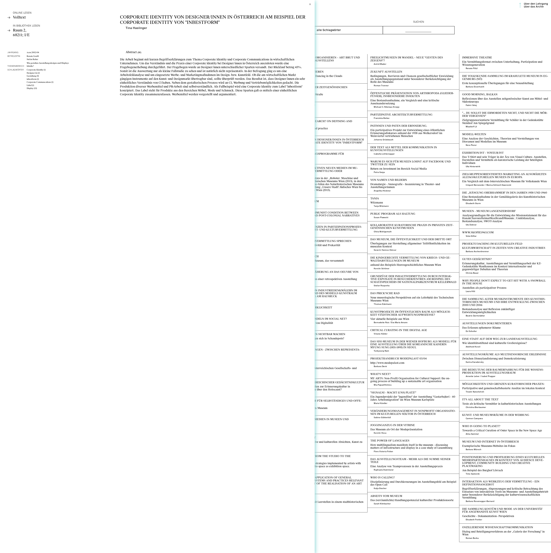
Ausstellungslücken (287, 495)
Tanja (370, 196)
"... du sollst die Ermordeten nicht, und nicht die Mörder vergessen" (500, 110)
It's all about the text (471, 397)
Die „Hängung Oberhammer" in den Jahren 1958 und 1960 (494, 190)
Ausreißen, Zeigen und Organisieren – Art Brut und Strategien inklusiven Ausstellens (320, 57)
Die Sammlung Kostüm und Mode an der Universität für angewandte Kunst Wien (504, 508)
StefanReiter (32, 59)
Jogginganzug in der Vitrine (384, 422)
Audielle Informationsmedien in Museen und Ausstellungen (311, 417)
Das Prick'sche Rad (379, 291)
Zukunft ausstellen (378, 69)
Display (32, 88)
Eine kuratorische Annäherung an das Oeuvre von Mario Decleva (315, 269)
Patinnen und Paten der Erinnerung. (389, 123)
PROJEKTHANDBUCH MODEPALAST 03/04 (395, 356)
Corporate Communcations (40, 82)
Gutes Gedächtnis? (470, 257)
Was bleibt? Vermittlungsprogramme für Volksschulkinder (311, 151)
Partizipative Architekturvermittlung (389, 112)
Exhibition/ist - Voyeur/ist (475, 150)
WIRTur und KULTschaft (291, 435)
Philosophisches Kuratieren (292, 69)
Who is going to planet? (473, 423)
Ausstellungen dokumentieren (477, 321)
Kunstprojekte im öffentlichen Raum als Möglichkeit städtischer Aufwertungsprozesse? (406, 311)
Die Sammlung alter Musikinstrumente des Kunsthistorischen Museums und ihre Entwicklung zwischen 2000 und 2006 (504, 298)
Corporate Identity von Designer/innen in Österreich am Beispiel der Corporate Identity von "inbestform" (317, 139)
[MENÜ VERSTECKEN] (520, 5)
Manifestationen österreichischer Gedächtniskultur (306, 380)
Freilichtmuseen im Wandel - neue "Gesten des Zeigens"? (401, 55)
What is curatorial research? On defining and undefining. (310, 119)
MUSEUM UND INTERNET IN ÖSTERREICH (487, 439)
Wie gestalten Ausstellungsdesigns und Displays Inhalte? (48, 64)
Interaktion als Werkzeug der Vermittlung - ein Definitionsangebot (499, 479)
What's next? (375, 371)
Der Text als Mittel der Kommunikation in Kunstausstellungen (405, 145)
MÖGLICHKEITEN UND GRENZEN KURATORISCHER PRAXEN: (500, 381)
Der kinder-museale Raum (291, 199)
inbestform (33, 79)
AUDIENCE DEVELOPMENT (294, 103)
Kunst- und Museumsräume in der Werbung (485, 412)
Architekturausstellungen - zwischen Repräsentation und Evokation (317, 347)
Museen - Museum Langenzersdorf (480, 208)
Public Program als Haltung (384, 211)
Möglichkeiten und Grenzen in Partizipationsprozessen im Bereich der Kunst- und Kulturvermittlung (318, 226)
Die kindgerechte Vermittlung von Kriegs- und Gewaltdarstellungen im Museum (410, 257)
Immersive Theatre (470, 55)
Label (30, 85)
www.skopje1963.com (472, 230)
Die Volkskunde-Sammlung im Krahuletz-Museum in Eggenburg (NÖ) (501, 73)
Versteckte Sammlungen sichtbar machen (300, 332)
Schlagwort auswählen (290, 30)
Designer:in (33, 73)
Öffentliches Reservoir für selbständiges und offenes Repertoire (314, 398)
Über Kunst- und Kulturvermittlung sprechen (302, 238)
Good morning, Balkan (473, 92)
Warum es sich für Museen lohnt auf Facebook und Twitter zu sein (407, 159)
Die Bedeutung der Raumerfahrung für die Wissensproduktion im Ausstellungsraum (498, 369)
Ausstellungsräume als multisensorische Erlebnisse (490, 352)
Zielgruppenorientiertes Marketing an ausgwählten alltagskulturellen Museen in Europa (501, 173)
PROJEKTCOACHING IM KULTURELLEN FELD (489, 241)
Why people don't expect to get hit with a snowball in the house (497, 278)
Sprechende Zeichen (288, 361)
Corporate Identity (36, 70)
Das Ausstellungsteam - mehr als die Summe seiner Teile (401, 456)
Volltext (19, 17)
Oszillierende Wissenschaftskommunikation (486, 525)
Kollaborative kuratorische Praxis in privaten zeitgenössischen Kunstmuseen (405, 224)
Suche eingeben (393, 30)
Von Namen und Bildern (382, 177)
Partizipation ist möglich (291, 254)
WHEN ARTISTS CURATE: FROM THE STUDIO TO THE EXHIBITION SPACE (320, 455)
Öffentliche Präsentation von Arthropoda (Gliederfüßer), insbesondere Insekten (410, 93)
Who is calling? (377, 475)
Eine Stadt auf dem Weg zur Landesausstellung (487, 336)
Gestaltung (33, 76)
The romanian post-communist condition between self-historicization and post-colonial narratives (320, 212)
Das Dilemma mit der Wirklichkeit (297, 305)
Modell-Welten (468, 132)
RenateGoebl (33, 56)
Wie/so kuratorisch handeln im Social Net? (302, 316)
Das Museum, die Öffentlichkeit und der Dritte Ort (397, 237)
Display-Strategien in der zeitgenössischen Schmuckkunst (311, 85)
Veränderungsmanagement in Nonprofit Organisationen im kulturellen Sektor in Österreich (410, 410)
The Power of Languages (382, 438)
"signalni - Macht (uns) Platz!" (385, 390)
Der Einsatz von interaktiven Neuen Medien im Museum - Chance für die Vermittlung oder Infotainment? (319, 167)
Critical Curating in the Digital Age (388, 328)
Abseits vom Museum (380, 493)
